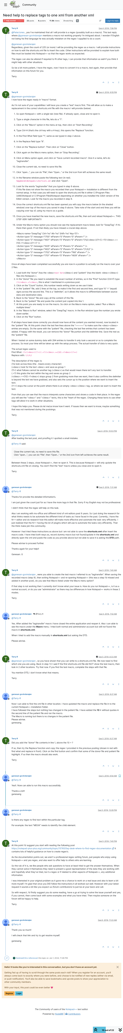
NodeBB (59, 1014)
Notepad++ (71, 1009)
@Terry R (39, 614)
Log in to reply (113, 21)
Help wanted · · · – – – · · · (14, 21)
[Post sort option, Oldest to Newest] (100, 21)
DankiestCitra (22, 958)
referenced (33, 958)
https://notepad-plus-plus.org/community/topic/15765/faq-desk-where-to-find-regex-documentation (61, 848)
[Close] (117, 967)
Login (18, 993)
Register (9, 993)
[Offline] (7, 489)
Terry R (15, 28)
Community (29, 4)
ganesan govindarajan (22, 487)
